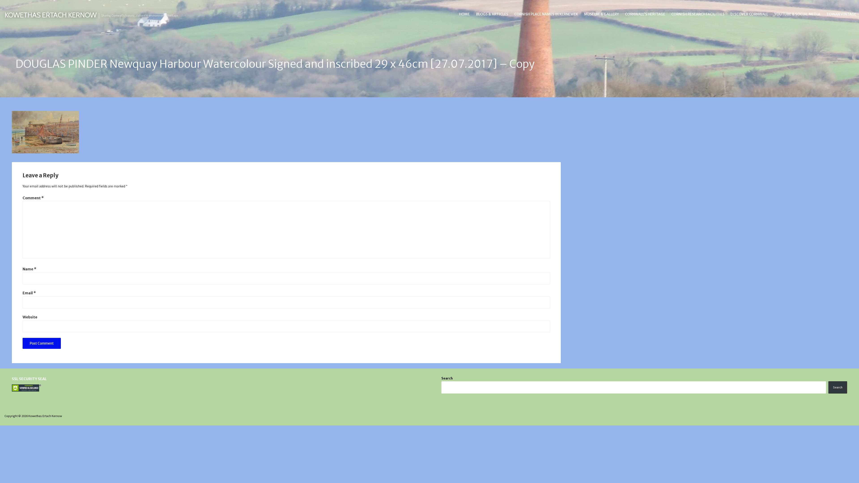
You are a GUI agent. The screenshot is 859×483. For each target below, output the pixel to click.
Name (29, 269)
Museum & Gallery (601, 14)
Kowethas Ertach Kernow (50, 15)
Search (447, 378)
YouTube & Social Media (797, 14)
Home (464, 14)
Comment (33, 198)
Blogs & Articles (492, 14)
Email (29, 293)
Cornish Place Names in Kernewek (546, 14)
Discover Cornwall (749, 14)
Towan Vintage (841, 14)
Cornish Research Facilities (698, 14)
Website (30, 317)
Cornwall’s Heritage (645, 14)
